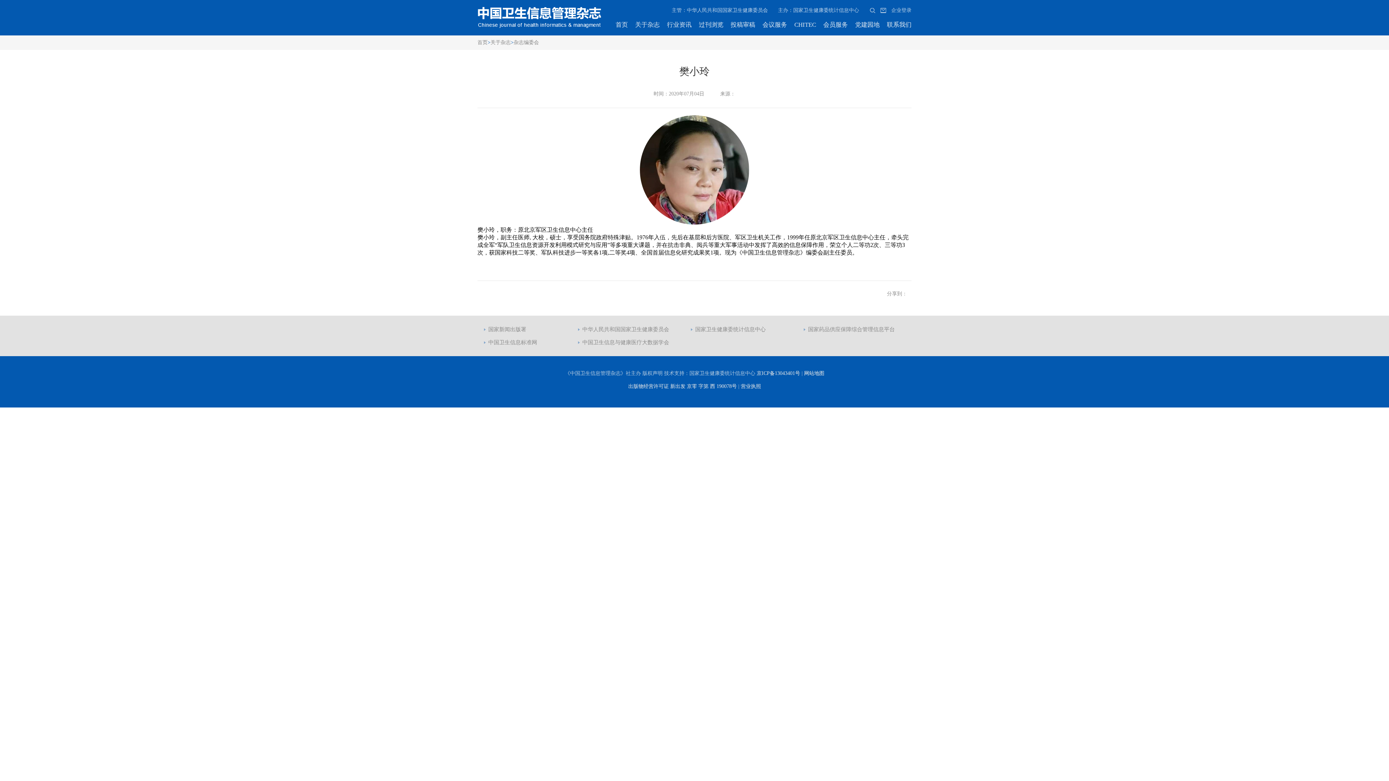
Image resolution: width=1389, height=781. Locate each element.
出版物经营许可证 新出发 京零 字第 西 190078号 (682, 386)
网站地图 (814, 373)
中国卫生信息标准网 (512, 342)
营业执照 (751, 386)
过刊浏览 (711, 24)
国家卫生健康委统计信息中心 (730, 329)
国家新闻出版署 (507, 329)
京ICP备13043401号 (778, 373)
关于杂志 (647, 24)
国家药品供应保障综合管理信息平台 (851, 329)
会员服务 (835, 24)
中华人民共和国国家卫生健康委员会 (625, 329)
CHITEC (805, 24)
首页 (622, 24)
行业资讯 (679, 24)
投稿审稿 (743, 24)
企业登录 (901, 10)
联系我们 (899, 24)
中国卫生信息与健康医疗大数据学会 (625, 342)
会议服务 (775, 24)
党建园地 (867, 24)
